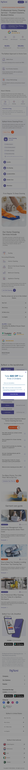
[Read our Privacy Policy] (24, 390)
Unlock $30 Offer (14, 394)
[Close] (25, 372)
